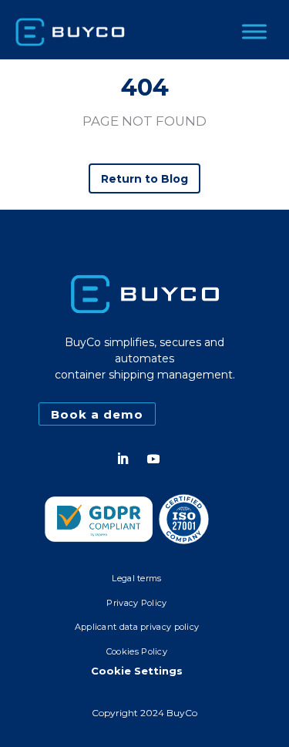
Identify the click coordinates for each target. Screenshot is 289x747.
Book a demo (97, 414)
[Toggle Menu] (254, 31)
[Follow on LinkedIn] (122, 458)
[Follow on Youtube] (153, 458)
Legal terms (136, 578)
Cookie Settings (137, 671)
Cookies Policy (136, 651)
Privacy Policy (136, 602)
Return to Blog (145, 179)
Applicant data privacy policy (137, 626)
